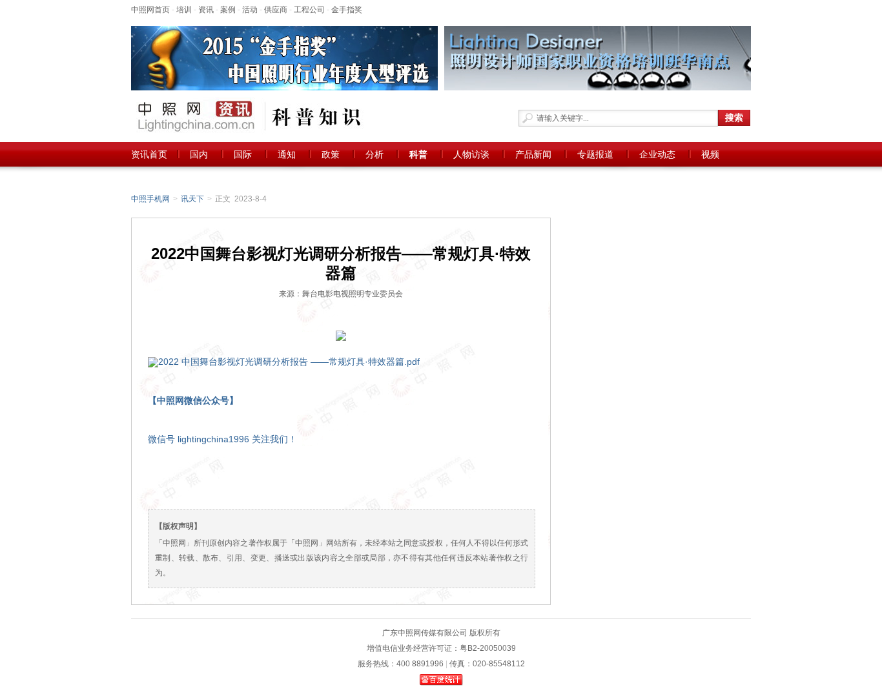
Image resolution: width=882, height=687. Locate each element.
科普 (418, 154)
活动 (250, 9)
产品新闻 (533, 154)
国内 (199, 154)
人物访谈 (471, 154)
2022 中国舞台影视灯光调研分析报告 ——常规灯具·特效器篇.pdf (289, 361)
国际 (243, 154)
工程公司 (309, 9)
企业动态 (657, 154)
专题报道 (595, 154)
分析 (374, 154)
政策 (331, 154)
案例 (228, 9)
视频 (710, 154)
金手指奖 (346, 9)
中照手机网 (150, 198)
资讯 (206, 9)
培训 (184, 9)
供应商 (275, 9)
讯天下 (192, 198)
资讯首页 (149, 154)
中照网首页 (150, 9)
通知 (287, 154)
